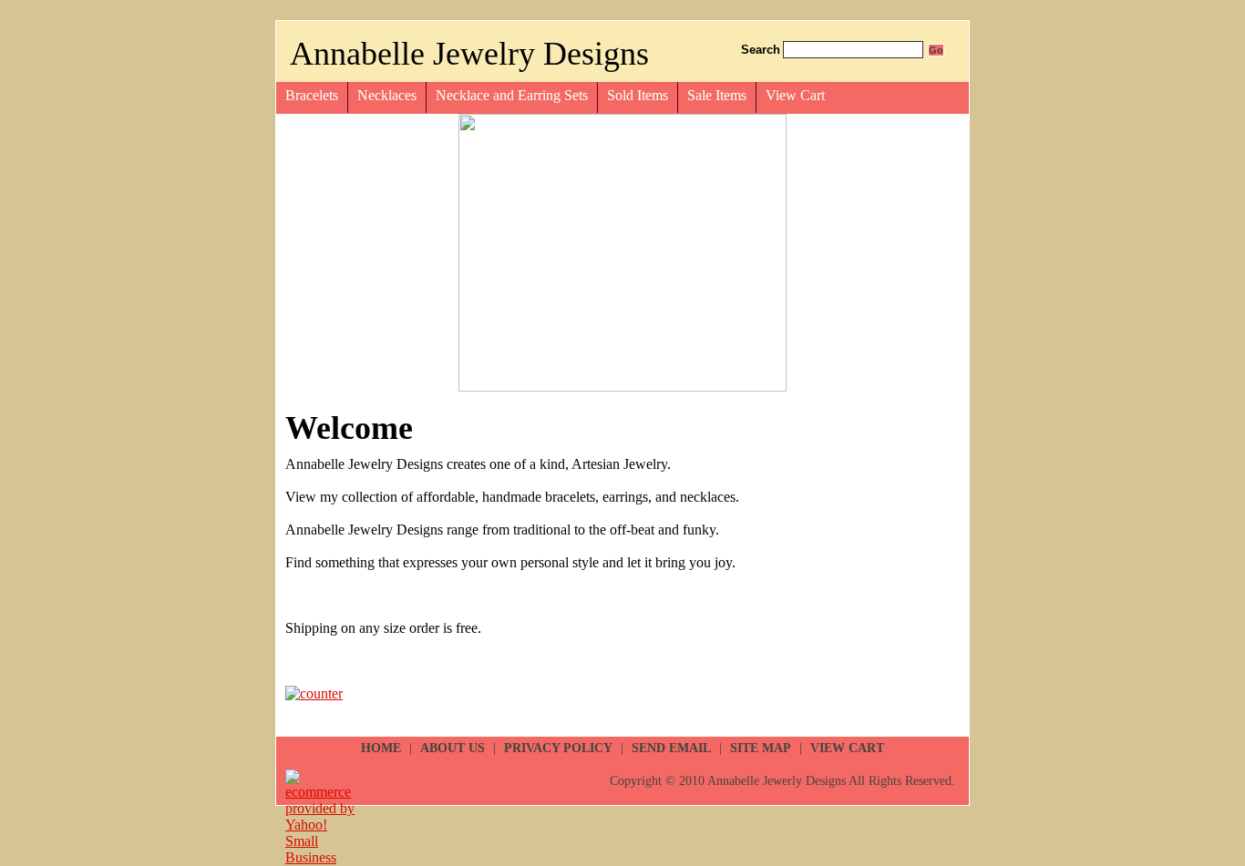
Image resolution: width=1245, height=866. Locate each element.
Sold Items (637, 95)
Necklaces (387, 95)
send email (671, 748)
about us (452, 748)
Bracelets (311, 95)
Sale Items (716, 95)
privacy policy (558, 748)
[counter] (314, 693)
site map (760, 748)
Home (381, 748)
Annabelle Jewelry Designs (469, 54)
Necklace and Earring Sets (512, 95)
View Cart (795, 95)
